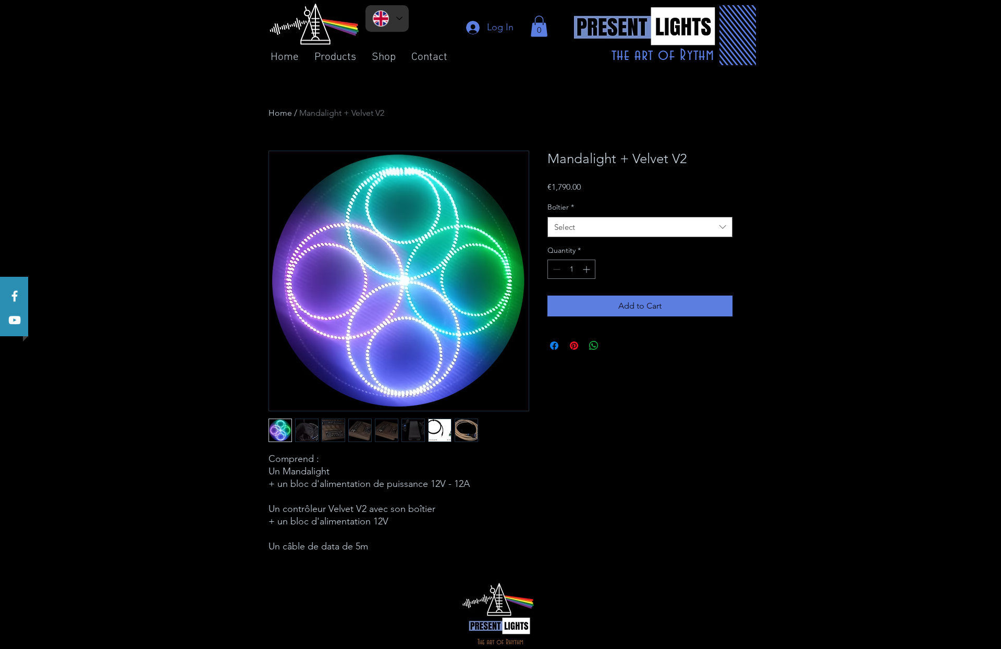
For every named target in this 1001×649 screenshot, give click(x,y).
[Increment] (587, 269)
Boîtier (560, 207)
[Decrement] (555, 269)
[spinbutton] (571, 269)
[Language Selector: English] (387, 18)
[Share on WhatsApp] (594, 345)
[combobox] (640, 227)
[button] (539, 26)
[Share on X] (613, 345)
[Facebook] (14, 296)
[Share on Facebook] (554, 345)
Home (280, 113)
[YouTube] (14, 320)
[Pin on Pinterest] (574, 345)
